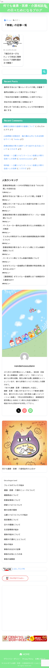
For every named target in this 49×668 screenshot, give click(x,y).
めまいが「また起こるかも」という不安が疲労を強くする (24, 108)
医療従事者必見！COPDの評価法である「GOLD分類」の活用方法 (23, 187)
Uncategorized (10, 480)
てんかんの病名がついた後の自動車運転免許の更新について (24, 238)
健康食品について (11, 495)
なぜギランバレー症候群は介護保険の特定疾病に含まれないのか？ (24, 267)
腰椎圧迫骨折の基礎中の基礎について (19, 126)
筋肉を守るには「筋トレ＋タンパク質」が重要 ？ (24, 87)
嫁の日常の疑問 (10, 510)
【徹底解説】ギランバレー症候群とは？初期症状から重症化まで (24, 278)
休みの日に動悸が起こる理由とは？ (18, 102)
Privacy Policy (27, 659)
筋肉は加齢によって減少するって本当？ (20, 92)
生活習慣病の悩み (11, 529)
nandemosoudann (26, 158)
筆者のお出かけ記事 (12, 549)
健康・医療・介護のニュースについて (19, 490)
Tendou (17, 139)
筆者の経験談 (9, 559)
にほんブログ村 (18, 569)
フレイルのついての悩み (14, 485)
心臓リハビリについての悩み (16, 515)
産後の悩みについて (12, 534)
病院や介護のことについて (15, 539)
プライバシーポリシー (12, 659)
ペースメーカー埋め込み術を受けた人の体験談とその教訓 (24, 227)
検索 (44, 71)
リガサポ (22, 168)
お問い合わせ (40, 659)
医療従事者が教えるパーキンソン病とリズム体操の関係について (24, 249)
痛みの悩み (8, 544)
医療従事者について (12, 500)
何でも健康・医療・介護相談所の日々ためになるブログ (24, 8)
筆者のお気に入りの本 (13, 554)
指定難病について (11, 519)
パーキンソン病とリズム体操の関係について (21, 258)
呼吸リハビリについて (13, 505)
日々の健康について (12, 524)
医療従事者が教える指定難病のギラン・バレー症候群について (24, 216)
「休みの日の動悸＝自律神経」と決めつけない (23, 97)
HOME (26, 654)
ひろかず (13, 149)
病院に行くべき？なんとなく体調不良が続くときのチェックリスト (24, 205)
